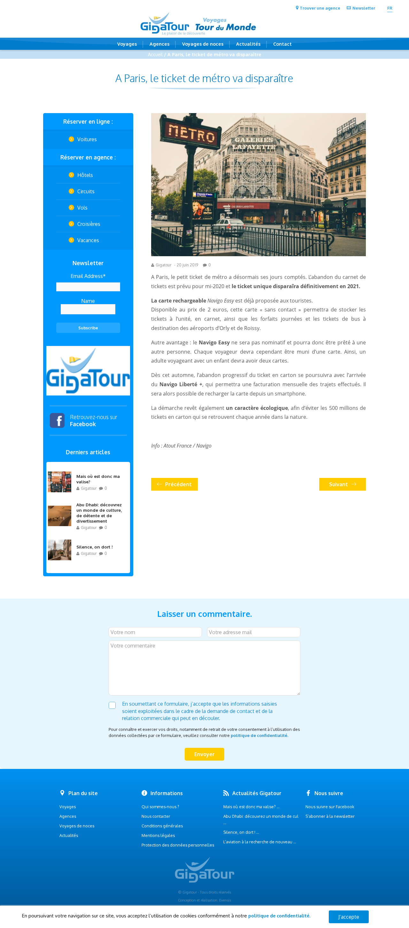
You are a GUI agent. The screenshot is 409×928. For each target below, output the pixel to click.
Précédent (178, 484)
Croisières (88, 224)
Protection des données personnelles (178, 844)
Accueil (155, 54)
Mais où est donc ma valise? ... (251, 806)
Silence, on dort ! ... (241, 832)
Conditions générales (162, 825)
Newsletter (363, 8)
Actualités (248, 44)
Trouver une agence (320, 8)
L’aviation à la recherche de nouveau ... (259, 841)
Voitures (87, 139)
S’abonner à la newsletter (330, 816)
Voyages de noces (202, 44)
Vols (82, 207)
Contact (282, 44)
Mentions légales (158, 835)
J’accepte (348, 917)
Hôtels (85, 175)
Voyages (127, 44)
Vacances (88, 240)
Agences (159, 44)
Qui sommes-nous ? (160, 806)
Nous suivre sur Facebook (329, 806)
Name (88, 301)
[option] (88, 370)
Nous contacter (156, 816)
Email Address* (88, 276)
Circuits (86, 191)
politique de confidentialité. (259, 735)
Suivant (338, 484)
